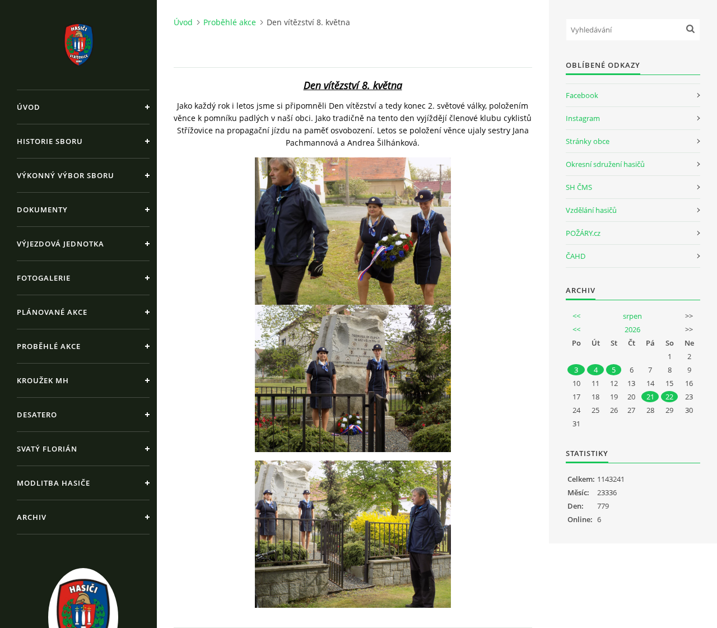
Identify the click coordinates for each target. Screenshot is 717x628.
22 (669, 397)
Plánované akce (52, 312)
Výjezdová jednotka (60, 244)
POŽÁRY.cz (583, 233)
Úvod (28, 107)
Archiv (31, 517)
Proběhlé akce (49, 346)
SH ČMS (579, 187)
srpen (632, 316)
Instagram (583, 118)
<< (576, 316)
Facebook (582, 95)
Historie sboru (50, 141)
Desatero (37, 415)
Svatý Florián (47, 449)
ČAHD (575, 256)
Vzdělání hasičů (591, 210)
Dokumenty (42, 209)
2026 (632, 329)
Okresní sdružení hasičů (605, 164)
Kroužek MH (43, 380)
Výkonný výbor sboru (65, 175)
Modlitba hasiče (53, 483)
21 (650, 397)
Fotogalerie (44, 278)
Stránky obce (587, 141)
